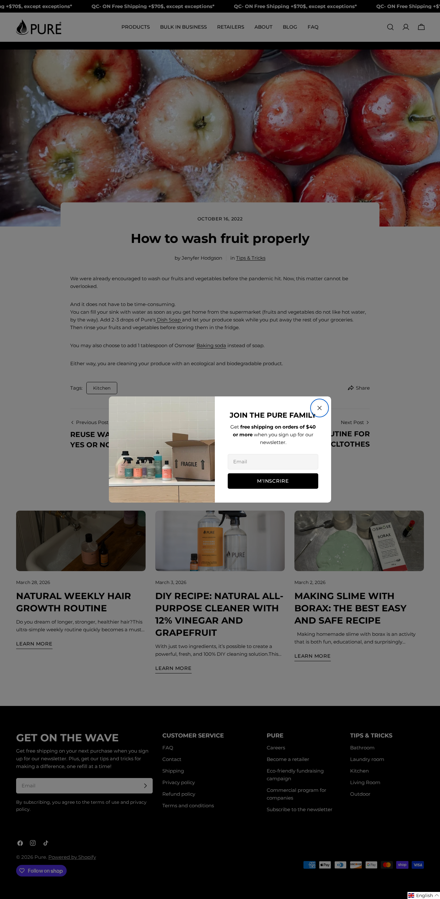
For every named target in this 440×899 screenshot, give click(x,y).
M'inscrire (273, 481)
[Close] (319, 408)
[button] (423, 895)
